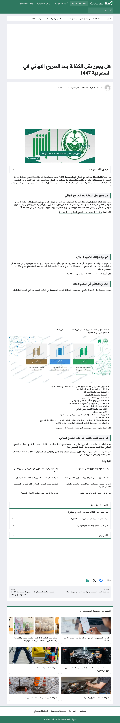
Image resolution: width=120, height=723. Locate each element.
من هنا (60, 329)
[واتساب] (87, 580)
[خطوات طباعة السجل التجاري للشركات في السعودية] (33, 485)
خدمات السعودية (93, 19)
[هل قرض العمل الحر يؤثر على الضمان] (86, 492)
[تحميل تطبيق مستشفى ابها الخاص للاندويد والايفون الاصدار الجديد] (86, 485)
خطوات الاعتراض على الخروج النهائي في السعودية (80, 212)
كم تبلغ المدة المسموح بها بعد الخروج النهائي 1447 (86, 592)
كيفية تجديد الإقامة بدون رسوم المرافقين (84, 274)
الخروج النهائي (30, 263)
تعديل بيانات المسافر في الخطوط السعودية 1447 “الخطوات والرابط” (32, 593)
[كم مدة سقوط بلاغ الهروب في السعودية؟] (86, 470)
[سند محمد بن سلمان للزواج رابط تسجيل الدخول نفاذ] (86, 477)
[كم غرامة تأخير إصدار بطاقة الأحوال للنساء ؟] (33, 492)
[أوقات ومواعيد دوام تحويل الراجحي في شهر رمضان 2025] (33, 470)
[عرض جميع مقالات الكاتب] (108, 88)
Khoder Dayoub (88, 88)
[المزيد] (81, 580)
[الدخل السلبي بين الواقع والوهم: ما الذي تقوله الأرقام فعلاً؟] (86, 630)
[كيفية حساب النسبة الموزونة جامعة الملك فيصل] (33, 477)
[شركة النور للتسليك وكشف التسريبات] (34, 689)
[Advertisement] (60, 43)
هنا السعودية (64, 183)
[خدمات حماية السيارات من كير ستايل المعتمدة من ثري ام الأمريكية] (86, 660)
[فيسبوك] (101, 580)
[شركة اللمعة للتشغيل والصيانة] (86, 689)
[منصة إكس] (94, 580)
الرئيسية (107, 19)
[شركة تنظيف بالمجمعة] (34, 660)
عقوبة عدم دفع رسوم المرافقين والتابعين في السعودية (78, 428)
